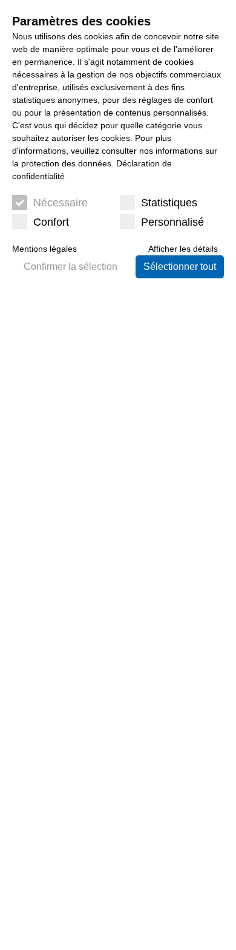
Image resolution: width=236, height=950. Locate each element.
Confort (51, 222)
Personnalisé (172, 222)
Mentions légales (44, 249)
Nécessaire (60, 203)
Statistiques (169, 203)
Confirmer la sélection (70, 266)
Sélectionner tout (179, 266)
